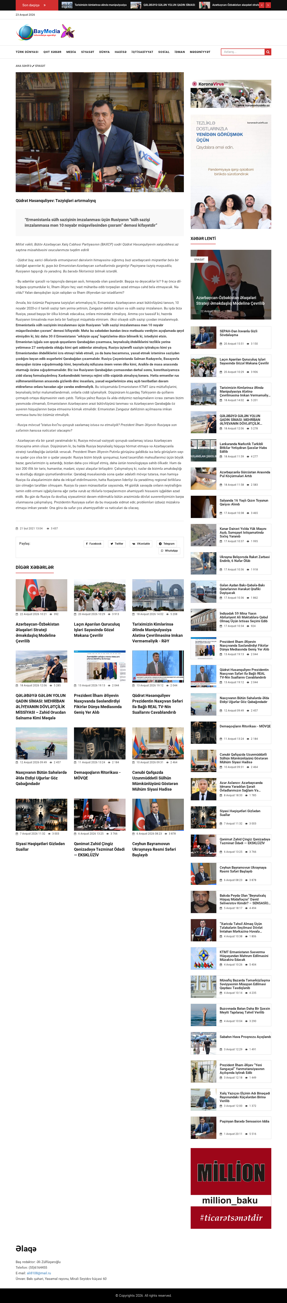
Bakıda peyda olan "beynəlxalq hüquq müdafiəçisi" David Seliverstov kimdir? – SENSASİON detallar (245, 899)
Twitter (118, 543)
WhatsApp (171, 550)
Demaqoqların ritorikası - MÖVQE (245, 726)
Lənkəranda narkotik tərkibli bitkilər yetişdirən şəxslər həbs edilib (243, 448)
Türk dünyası (27, 52)
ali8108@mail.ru (39, 1273)
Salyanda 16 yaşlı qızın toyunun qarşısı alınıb (244, 502)
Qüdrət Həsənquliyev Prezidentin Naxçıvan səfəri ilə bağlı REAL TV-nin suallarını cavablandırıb (244, 673)
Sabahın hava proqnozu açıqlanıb (245, 1037)
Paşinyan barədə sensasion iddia (244, 1121)
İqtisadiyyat (142, 52)
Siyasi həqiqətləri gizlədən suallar (240, 813)
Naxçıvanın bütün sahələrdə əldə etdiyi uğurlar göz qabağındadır (41, 778)
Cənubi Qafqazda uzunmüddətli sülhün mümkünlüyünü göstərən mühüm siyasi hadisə (244, 758)
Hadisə (121, 52)
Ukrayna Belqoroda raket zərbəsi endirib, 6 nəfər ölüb (245, 559)
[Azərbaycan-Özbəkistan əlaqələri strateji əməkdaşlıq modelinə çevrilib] (204, 5)
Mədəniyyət (200, 52)
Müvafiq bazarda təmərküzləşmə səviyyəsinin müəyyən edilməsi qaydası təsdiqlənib (245, 984)
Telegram (168, 543)
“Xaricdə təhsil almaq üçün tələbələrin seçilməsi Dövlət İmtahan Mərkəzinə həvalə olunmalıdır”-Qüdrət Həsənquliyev (245, 927)
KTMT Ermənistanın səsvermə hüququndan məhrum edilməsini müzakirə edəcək (244, 956)
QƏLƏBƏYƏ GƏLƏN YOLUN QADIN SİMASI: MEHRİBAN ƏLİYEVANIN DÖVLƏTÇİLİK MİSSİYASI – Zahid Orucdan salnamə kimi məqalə (41, 706)
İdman (180, 52)
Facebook (95, 543)
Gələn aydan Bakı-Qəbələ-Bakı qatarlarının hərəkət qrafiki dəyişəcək (242, 589)
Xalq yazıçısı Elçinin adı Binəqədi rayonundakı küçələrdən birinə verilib (245, 1097)
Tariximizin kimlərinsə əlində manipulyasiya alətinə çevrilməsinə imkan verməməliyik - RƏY (245, 391)
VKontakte (143, 543)
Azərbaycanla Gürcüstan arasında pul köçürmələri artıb (245, 474)
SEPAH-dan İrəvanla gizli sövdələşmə (238, 333)
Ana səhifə (24, 65)
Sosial (164, 52)
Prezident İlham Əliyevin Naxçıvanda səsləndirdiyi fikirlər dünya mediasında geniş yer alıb (244, 645)
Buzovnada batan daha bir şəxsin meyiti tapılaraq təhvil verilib (245, 1010)
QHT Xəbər (52, 52)
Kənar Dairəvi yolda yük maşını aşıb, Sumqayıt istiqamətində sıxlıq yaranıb (243, 532)
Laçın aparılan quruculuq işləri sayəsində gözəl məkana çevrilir (97, 630)
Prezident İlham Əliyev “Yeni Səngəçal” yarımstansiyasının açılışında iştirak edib (242, 1069)
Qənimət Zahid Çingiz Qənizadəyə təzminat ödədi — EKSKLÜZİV (99, 849)
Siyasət (87, 52)
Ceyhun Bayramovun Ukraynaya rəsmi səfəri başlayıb (154, 849)
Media (71, 52)
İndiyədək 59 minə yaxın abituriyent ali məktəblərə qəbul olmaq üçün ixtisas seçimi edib (244, 617)
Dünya (104, 52)
